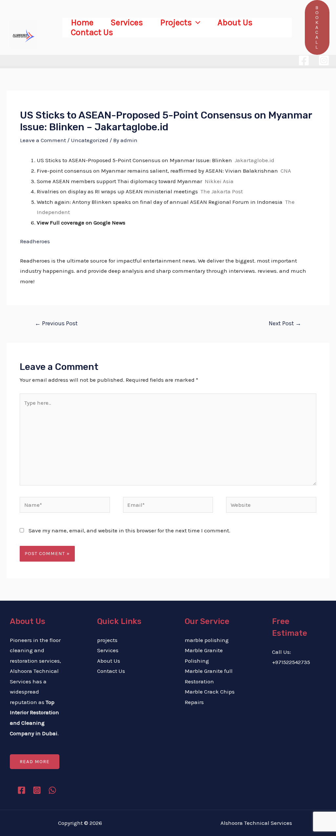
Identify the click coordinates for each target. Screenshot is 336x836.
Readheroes (35, 241)
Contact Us (92, 32)
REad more (35, 761)
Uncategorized (89, 140)
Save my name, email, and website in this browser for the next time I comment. (129, 530)
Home (82, 23)
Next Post (285, 323)
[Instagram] (323, 60)
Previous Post (56, 323)
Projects (176, 23)
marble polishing (207, 640)
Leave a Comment (43, 140)
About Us (235, 23)
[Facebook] (303, 60)
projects (107, 640)
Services (127, 23)
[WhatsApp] (52, 790)
